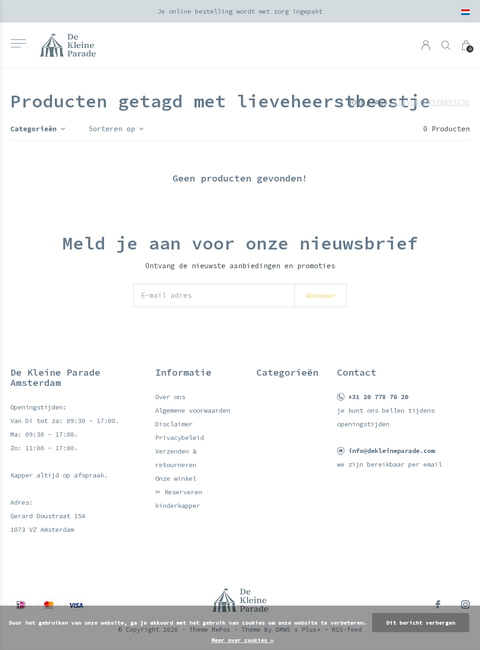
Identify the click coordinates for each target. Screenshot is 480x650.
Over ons (170, 397)
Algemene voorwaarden (192, 410)
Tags (379, 102)
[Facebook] (437, 604)
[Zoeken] (446, 45)
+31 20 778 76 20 (378, 397)
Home (356, 102)
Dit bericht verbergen (420, 622)
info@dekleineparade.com (391, 450)
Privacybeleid (179, 437)
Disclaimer (174, 424)
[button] (18, 43)
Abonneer (321, 295)
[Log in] (426, 45)
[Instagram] (465, 604)
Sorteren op (112, 128)
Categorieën (33, 128)
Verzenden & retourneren (175, 458)
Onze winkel (175, 478)
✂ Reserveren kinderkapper (178, 499)
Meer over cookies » (242, 639)
